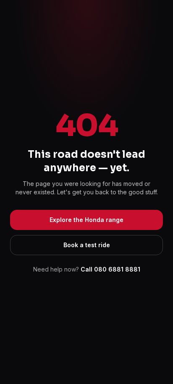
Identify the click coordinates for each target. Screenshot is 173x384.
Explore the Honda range (86, 219)
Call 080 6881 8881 (110, 269)
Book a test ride (86, 244)
